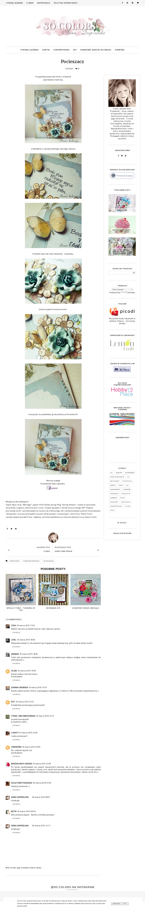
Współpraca (43, 3)
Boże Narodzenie (117, 477)
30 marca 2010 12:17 (41, 825)
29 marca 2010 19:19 (38, 687)
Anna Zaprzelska (20, 797)
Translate (130, 292)
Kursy (121, 485)
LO (127, 485)
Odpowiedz (16, 632)
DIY (75, 50)
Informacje (127, 481)
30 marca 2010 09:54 (26, 811)
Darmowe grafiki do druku (95, 50)
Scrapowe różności (31, 561)
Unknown (16, 747)
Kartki (46, 50)
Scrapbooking (62, 50)
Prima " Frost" (83, 514)
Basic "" (22, 504)
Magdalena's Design (21, 763)
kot (13, 701)
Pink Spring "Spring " (57, 504)
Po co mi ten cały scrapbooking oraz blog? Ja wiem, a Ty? (122, 252)
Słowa (127, 506)
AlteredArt (129, 473)
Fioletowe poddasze (21, 783)
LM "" (34, 508)
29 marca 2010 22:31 (45, 716)
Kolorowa (122, 210)
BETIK (14, 811)
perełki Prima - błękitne (30, 517)
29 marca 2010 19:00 (27, 670)
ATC (111, 473)
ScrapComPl (14, 561)
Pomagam (114, 493)
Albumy (119, 473)
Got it (125, 903)
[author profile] (53, 537)
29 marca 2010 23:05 (31, 747)
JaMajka (15, 654)
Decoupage (114, 481)
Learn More (116, 903)
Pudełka (113, 498)
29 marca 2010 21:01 (25, 701)
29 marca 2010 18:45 (29, 654)
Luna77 (14, 732)
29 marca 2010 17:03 (26, 625)
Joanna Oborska (19, 687)
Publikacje (125, 493)
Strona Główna (14, 3)
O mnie (30, 3)
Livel (13, 639)
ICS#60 (47, 551)
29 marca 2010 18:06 (26, 639)
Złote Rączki (48, 561)
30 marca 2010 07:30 (42, 783)
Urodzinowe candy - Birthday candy (122, 231)
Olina (14, 670)
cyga (13, 625)
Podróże (120, 50)
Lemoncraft (115, 489)
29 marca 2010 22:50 (28, 732)
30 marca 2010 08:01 (41, 797)
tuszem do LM (51, 511)
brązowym (51, 514)
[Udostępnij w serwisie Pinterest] (16, 529)
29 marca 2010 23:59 (42, 763)
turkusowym (63, 514)
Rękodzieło (126, 502)
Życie (112, 510)
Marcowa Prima (63, 551)
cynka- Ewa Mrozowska (23, 716)
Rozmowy (114, 502)
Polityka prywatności (66, 3)
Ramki (122, 498)
